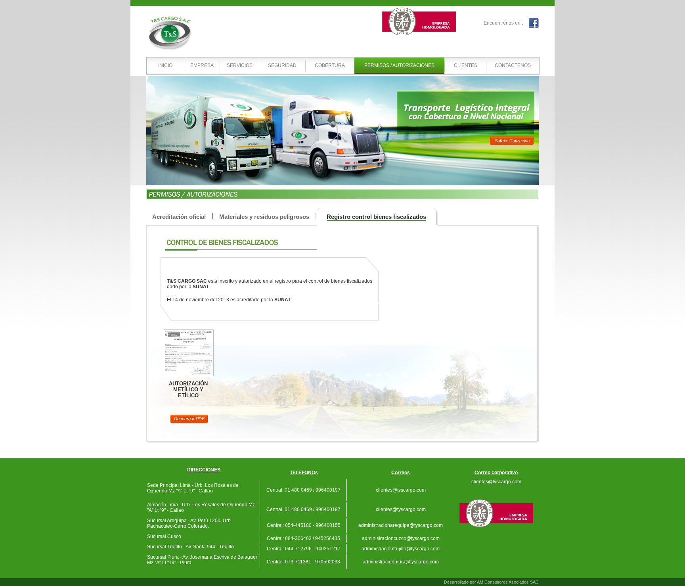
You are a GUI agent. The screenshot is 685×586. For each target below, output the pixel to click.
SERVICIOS (240, 65)
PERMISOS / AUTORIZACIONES (399, 65)
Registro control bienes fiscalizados (376, 216)
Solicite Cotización (512, 140)
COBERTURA (330, 65)
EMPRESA (202, 65)
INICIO (165, 65)
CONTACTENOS (513, 65)
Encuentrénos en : (503, 23)
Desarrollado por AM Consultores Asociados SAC (491, 582)
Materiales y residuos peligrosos (264, 216)
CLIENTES (465, 65)
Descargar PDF (189, 418)
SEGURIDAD (282, 65)
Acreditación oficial (179, 216)
